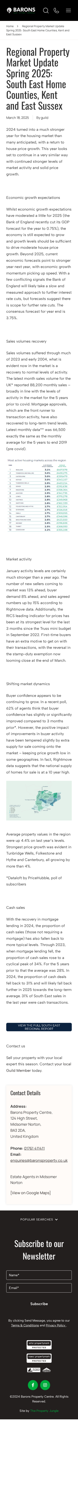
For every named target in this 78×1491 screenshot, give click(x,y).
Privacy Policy (56, 1325)
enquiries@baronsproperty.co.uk (39, 1160)
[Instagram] (45, 1385)
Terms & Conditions (25, 1325)
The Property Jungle (44, 1411)
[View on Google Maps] (30, 1192)
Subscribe (39, 1304)
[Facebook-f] (33, 1385)
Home (10, 26)
